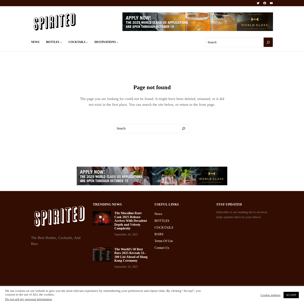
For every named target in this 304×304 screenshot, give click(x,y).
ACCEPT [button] (291, 295)
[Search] (268, 42)
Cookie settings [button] (270, 295)
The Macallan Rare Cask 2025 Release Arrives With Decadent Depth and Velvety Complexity (130, 220)
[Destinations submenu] (117, 42)
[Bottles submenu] (61, 42)
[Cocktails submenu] (87, 42)
